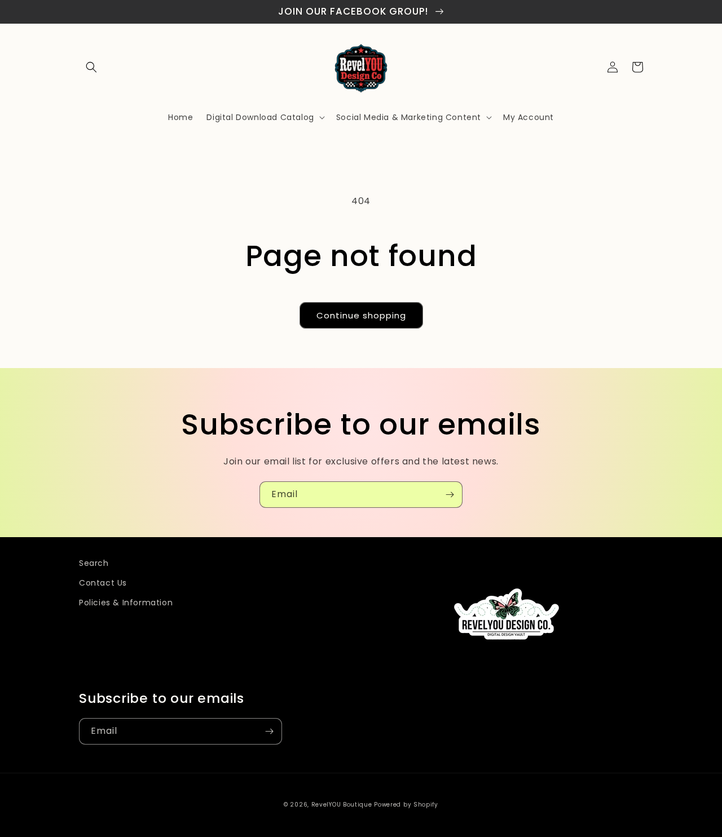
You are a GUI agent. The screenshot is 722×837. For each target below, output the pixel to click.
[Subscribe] (449, 494)
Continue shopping (361, 315)
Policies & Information (126, 602)
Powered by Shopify (406, 804)
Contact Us (103, 582)
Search (94, 563)
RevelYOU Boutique (341, 804)
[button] (91, 67)
